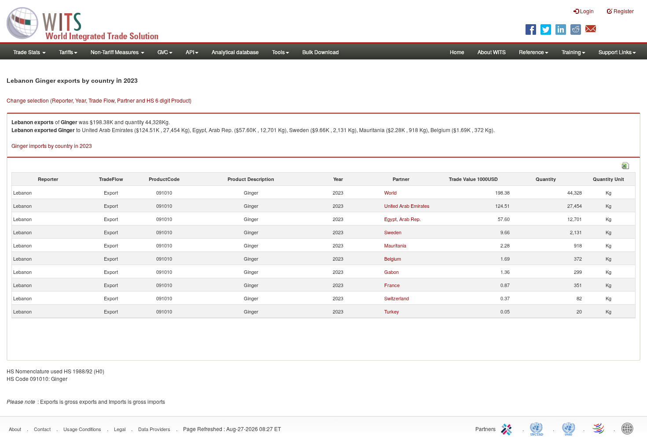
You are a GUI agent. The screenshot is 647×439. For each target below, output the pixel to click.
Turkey (391, 311)
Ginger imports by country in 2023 (51, 145)
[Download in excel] (625, 164)
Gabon (391, 271)
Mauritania (395, 245)
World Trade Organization (599, 428)
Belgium (392, 258)
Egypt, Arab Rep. (402, 218)
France (392, 284)
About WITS (492, 51)
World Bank (629, 428)
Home (457, 51)
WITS (88, 22)
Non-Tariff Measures (115, 51)
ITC (508, 428)
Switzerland (396, 298)
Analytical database (235, 51)
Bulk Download (320, 51)
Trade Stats (27, 51)
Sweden (392, 232)
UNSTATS (568, 428)
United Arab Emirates (407, 205)
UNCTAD (538, 428)
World (390, 192)
